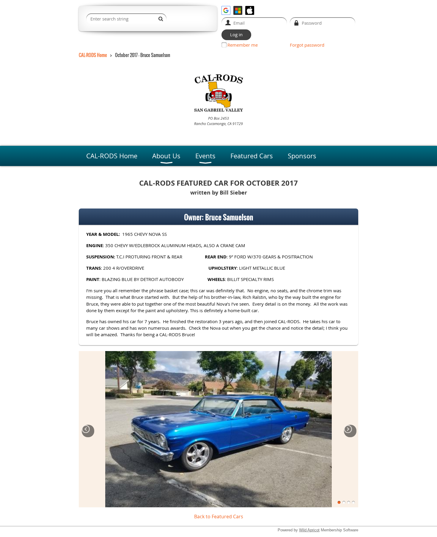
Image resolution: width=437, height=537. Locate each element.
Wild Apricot (309, 530)
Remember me (242, 45)
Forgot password (307, 45)
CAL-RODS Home (93, 55)
